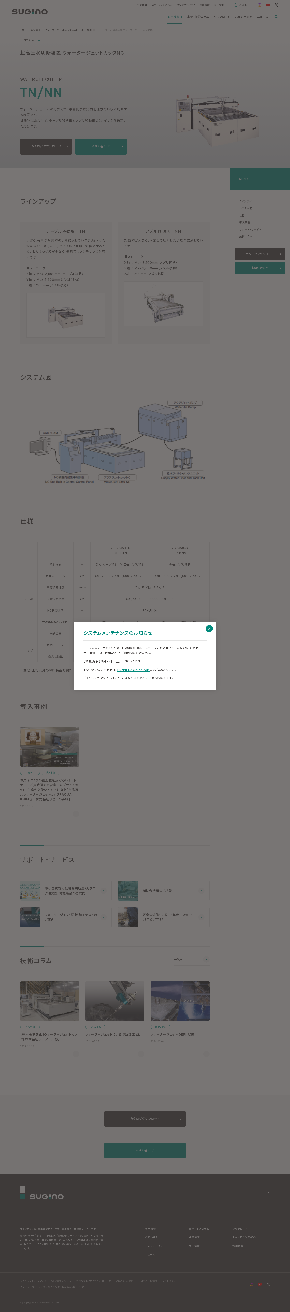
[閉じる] (209, 628)
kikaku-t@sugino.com (133, 670)
